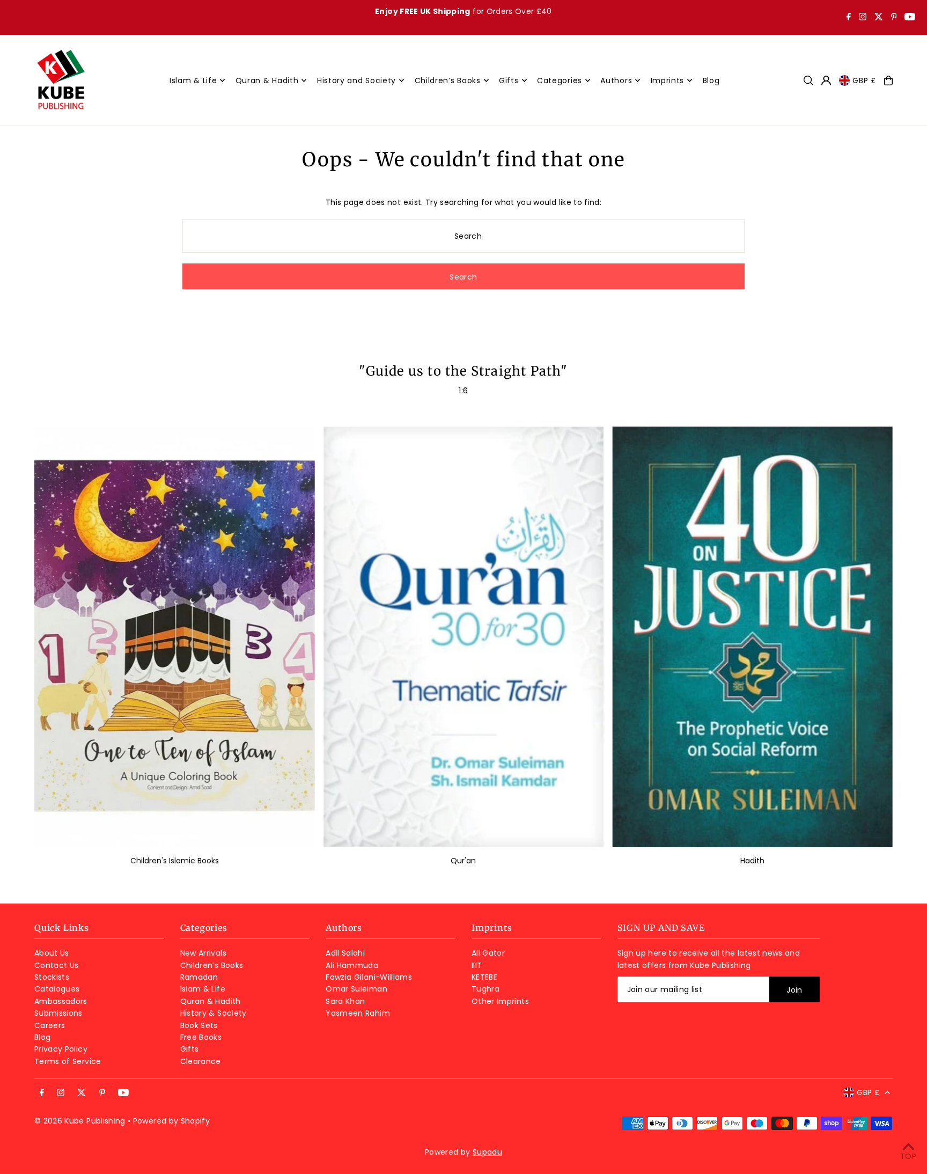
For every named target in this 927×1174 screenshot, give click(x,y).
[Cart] (888, 80)
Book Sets (199, 1025)
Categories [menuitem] (559, 80)
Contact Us (56, 965)
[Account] (826, 80)
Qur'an (463, 860)
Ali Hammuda (352, 965)
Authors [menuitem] (616, 80)
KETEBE (484, 977)
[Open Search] (808, 80)
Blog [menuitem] (711, 80)
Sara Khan (345, 1001)
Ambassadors (60, 1001)
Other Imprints (500, 1001)
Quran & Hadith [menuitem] (267, 80)
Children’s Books (212, 965)
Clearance (200, 1061)
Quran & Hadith (210, 1001)
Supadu (487, 1152)
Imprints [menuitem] (668, 80)
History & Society (213, 1013)
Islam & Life (202, 989)
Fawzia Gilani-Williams (369, 977)
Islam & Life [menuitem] (193, 80)
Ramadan (199, 977)
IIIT (477, 965)
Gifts (189, 1049)
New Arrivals (203, 953)
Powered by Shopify (171, 1121)
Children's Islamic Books (174, 860)
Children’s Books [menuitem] (448, 80)
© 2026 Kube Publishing (80, 1121)
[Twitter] (878, 17)
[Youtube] (909, 17)
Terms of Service (67, 1061)
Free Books (201, 1037)
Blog (42, 1037)
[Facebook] (849, 17)
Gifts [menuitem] (509, 80)
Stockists (51, 977)
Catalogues (57, 989)
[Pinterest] (894, 17)
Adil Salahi (345, 953)
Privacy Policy (60, 1049)
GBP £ (864, 80)
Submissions (58, 1013)
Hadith (752, 860)
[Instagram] (862, 17)
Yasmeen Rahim (358, 1013)
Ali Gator (488, 953)
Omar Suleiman (356, 989)
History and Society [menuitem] (356, 80)
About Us (51, 953)
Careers (49, 1025)
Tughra (485, 989)
